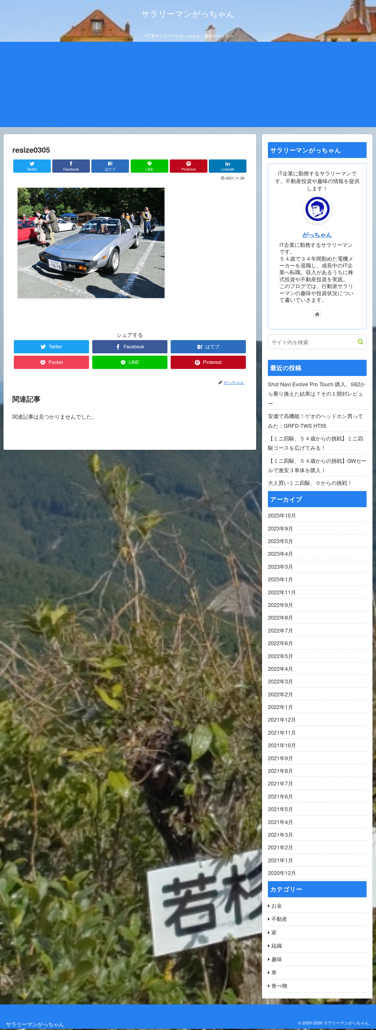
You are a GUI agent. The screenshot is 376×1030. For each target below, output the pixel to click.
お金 (276, 905)
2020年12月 (282, 872)
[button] (358, 341)
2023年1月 (280, 579)
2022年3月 (280, 681)
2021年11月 (282, 732)
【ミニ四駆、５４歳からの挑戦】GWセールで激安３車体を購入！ (317, 465)
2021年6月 (280, 796)
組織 (276, 945)
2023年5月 (280, 541)
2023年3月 (280, 566)
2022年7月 (280, 630)
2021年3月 (280, 834)
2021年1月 (280, 860)
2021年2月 (280, 847)
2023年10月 (282, 515)
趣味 (276, 959)
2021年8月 (280, 770)
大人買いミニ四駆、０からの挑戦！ (310, 482)
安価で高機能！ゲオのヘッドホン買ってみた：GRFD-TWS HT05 (315, 420)
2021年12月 (282, 719)
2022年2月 (280, 694)
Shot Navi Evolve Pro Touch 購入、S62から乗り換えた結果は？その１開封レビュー (316, 393)
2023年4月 (280, 553)
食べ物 (279, 985)
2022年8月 (280, 617)
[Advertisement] (188, 86)
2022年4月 (280, 668)
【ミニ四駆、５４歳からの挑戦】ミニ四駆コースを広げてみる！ (315, 442)
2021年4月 (280, 822)
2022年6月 (280, 643)
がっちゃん (317, 234)
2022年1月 (280, 706)
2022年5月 (280, 656)
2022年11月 (282, 592)
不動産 (279, 918)
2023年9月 (280, 528)
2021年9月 (280, 758)
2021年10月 (282, 745)
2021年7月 (280, 783)
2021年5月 (280, 809)
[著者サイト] (317, 313)
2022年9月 (280, 604)
